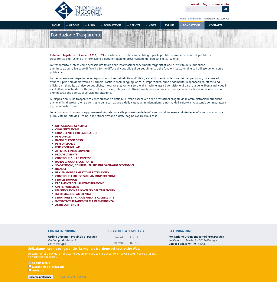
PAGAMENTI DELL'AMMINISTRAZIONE (79, 183)
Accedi (195, 4)
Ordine (72, 26)
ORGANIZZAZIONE (67, 129)
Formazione (110, 26)
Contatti (215, 25)
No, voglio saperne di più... (42, 256)
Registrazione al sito (216, 4)
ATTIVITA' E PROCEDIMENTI (72, 151)
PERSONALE (63, 136)
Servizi (133, 26)
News (150, 26)
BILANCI (60, 169)
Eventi (169, 25)
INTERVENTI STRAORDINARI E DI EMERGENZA (84, 201)
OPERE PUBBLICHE (67, 187)
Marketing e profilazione (48, 266)
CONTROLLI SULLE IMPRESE (73, 158)
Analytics (38, 270)
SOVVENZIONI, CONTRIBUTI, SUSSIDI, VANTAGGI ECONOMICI (94, 165)
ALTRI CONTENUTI (67, 204)
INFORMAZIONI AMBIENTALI (73, 194)
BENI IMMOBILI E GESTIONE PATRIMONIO (82, 172)
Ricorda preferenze (40, 277)
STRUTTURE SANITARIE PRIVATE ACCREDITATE (84, 197)
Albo (89, 26)
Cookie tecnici (41, 263)
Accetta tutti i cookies (73, 276)
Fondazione (194, 18)
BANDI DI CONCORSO (69, 140)
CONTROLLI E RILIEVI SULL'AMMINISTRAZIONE (85, 176)
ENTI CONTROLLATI (67, 147)
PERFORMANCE (65, 143)
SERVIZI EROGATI (66, 179)
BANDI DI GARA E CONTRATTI (74, 161)
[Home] (77, 10)
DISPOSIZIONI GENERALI (71, 125)
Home (182, 18)
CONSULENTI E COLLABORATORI (76, 133)
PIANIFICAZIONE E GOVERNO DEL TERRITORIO (85, 190)
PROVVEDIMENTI (66, 154)
